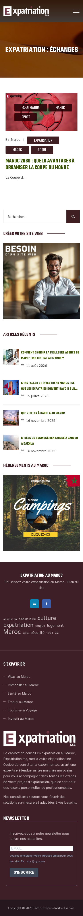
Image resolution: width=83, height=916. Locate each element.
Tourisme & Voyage (22, 710)
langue (40, 625)
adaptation (10, 619)
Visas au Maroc (19, 676)
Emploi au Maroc (20, 701)
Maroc (60, 108)
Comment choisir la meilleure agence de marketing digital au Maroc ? (50, 355)
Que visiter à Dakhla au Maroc (43, 413)
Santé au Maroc (19, 693)
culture (47, 618)
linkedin (34, 603)
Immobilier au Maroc (23, 684)
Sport (25, 117)
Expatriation (30, 108)
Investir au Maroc (21, 718)
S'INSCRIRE (24, 872)
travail (49, 632)
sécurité (37, 632)
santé (26, 633)
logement (55, 625)
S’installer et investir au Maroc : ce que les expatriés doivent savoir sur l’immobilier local (48, 386)
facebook (46, 603)
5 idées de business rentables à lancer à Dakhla (49, 441)
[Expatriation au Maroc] (26, 11)
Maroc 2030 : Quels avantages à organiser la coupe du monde (40, 164)
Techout (39, 908)
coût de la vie (27, 619)
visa (57, 632)
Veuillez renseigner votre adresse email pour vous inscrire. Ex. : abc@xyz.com (41, 858)
